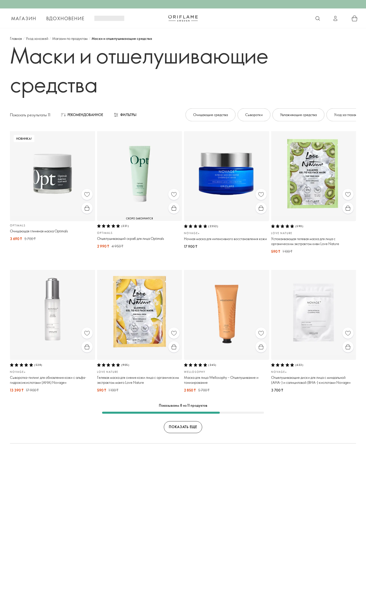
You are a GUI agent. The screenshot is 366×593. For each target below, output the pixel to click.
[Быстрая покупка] (87, 208)
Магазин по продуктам (70, 38)
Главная (16, 38)
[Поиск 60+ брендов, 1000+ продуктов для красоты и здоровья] (317, 18)
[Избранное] (87, 194)
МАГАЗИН (23, 18)
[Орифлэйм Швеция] (183, 18)
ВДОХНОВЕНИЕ (65, 18)
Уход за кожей (37, 38)
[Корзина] (354, 18)
